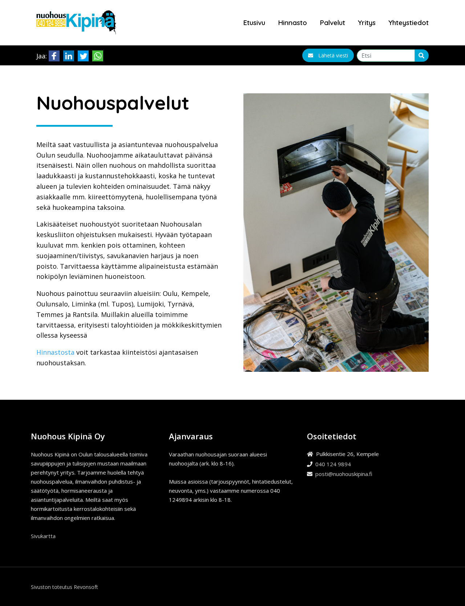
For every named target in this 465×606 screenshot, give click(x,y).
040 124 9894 (333, 464)
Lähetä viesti (333, 55)
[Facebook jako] (54, 55)
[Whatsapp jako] (97, 55)
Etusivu (254, 22)
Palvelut (332, 22)
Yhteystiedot (408, 22)
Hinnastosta (55, 352)
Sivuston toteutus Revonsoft (64, 586)
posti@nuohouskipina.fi (343, 473)
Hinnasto (292, 22)
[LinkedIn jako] (68, 55)
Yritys (367, 22)
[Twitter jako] (83, 55)
